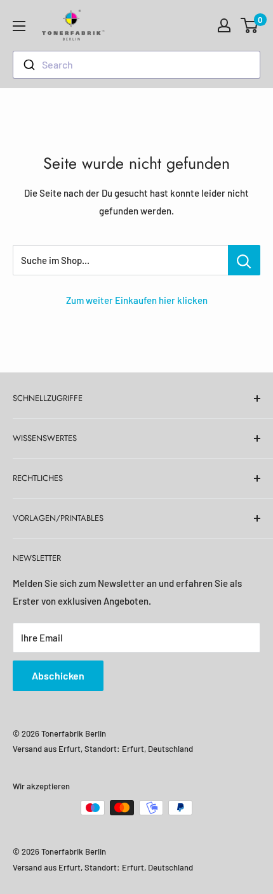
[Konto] (224, 25)
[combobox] (136, 65)
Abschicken (58, 675)
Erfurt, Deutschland (157, 749)
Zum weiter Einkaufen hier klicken (137, 300)
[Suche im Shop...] (244, 260)
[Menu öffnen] (19, 26)
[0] (250, 25)
